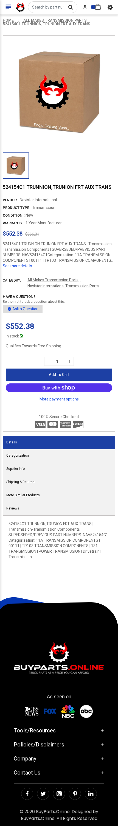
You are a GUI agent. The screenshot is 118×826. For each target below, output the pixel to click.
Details (11, 442)
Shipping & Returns (20, 482)
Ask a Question (25, 309)
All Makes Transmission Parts (52, 280)
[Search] (70, 7)
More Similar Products (23, 495)
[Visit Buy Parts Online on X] (43, 794)
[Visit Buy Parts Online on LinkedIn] (91, 794)
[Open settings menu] (110, 7)
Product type (16, 208)
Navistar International (38, 200)
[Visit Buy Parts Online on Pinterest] (75, 794)
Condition (13, 215)
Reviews (12, 508)
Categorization (17, 455)
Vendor (10, 200)
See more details (17, 266)
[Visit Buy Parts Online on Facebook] (27, 794)
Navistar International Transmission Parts (63, 286)
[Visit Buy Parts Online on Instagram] (59, 794)
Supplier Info (15, 469)
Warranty (13, 223)
